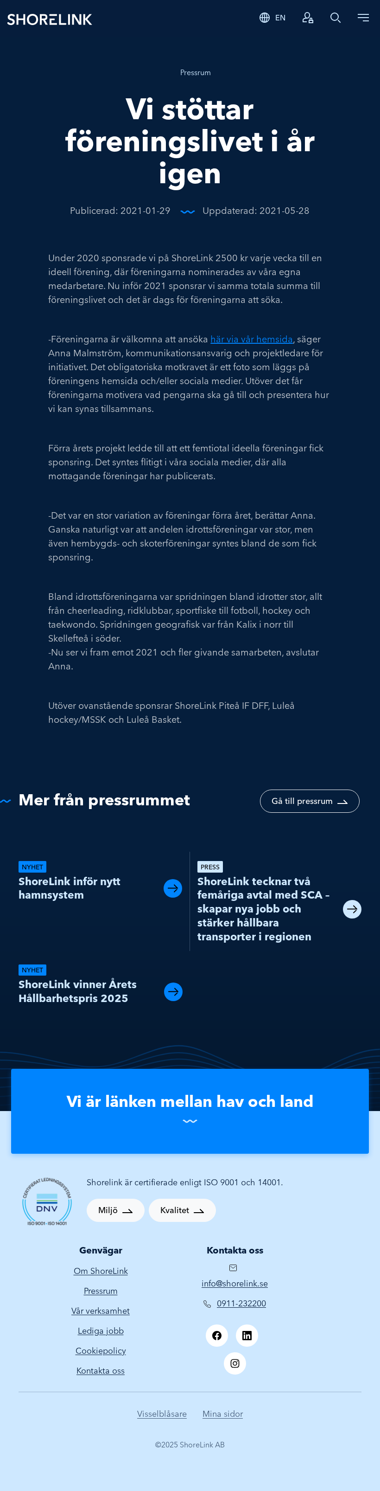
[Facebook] (217, 1335)
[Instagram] (235, 1363)
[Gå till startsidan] (126, 18)
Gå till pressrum (302, 801)
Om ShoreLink (101, 1271)
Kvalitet (174, 1210)
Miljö (108, 1210)
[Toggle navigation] (363, 17)
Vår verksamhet (100, 1310)
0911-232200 (241, 1303)
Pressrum (195, 72)
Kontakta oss (100, 1370)
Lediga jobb (101, 1330)
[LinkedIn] (247, 1335)
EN (280, 17)
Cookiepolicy (101, 1350)
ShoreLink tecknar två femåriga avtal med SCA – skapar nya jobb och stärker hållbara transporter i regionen (263, 909)
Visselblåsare (162, 1413)
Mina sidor (223, 1413)
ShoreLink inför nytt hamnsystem (69, 888)
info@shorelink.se (235, 1283)
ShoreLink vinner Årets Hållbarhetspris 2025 (78, 991)
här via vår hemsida (251, 339)
